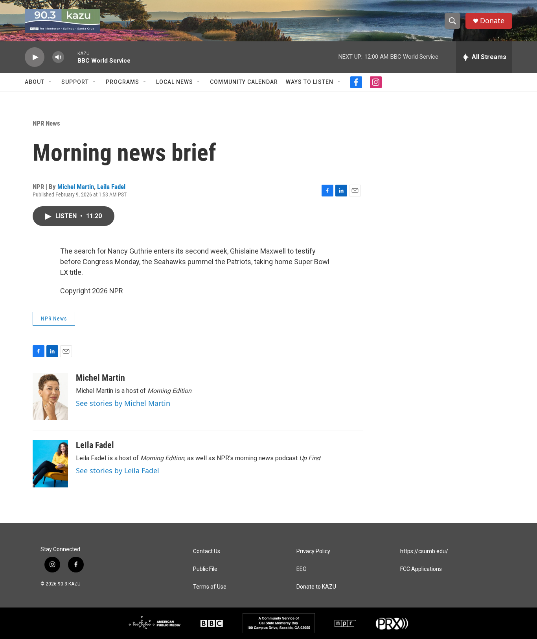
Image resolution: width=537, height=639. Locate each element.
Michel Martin (75, 187)
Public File (205, 569)
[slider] (71, 57)
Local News (174, 82)
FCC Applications (421, 569)
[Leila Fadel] (50, 463)
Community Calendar (244, 82)
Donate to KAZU (316, 587)
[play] (34, 57)
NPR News (46, 123)
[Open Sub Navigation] (50, 82)
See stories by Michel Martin (123, 403)
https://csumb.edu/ (424, 551)
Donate (492, 21)
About (34, 82)
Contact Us (206, 551)
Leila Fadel (111, 187)
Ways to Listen (309, 82)
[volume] (58, 57)
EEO (301, 569)
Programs (122, 82)
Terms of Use (209, 587)
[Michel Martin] (50, 396)
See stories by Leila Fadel (117, 470)
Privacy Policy (313, 551)
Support (75, 82)
